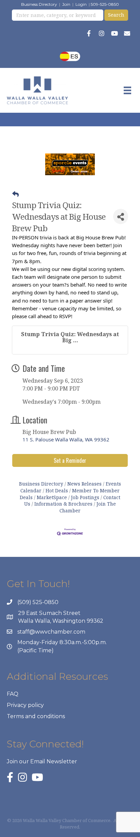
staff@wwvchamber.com (51, 632)
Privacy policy (25, 705)
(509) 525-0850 (37, 602)
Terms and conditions (36, 716)
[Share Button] (120, 216)
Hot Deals (57, 490)
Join (66, 4)
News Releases (84, 483)
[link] (70, 439)
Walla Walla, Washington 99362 (60, 621)
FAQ (12, 694)
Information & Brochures (63, 504)
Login (81, 4)
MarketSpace (52, 497)
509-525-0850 (105, 4)
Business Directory (39, 4)
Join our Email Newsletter (42, 761)
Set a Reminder (70, 460)
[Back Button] (15, 194)
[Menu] (127, 90)
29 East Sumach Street (49, 613)
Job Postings (85, 497)
